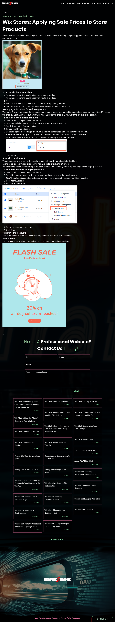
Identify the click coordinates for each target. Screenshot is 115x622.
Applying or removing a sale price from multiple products (31, 98)
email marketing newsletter (58, 241)
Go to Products (13, 120)
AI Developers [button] (74, 618)
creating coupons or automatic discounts (51, 106)
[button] (107, 3)
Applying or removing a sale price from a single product (30, 95)
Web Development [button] (42, 618)
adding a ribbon (59, 103)
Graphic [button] (54, 618)
